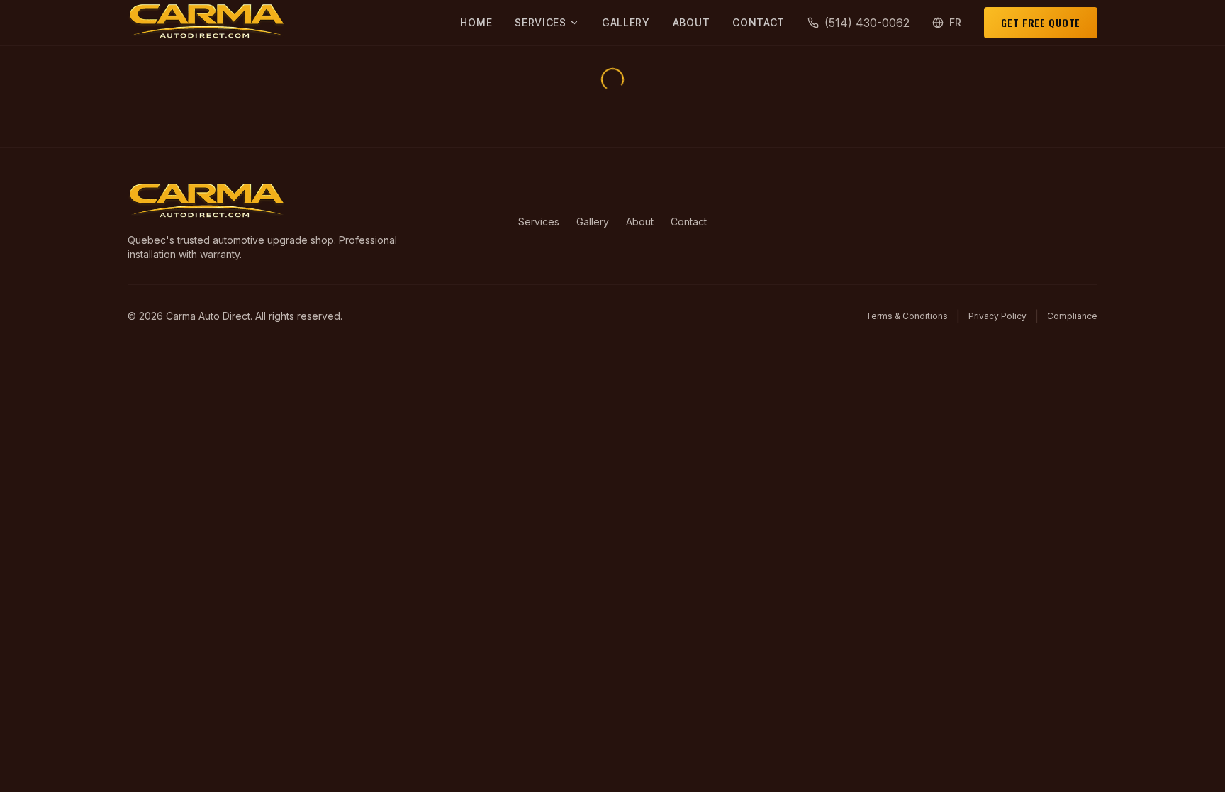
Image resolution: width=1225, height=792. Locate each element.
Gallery (626, 22)
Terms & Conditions (907, 316)
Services (540, 22)
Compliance (1072, 316)
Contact (758, 22)
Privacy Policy (997, 316)
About (691, 22)
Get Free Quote (1040, 22)
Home (476, 22)
